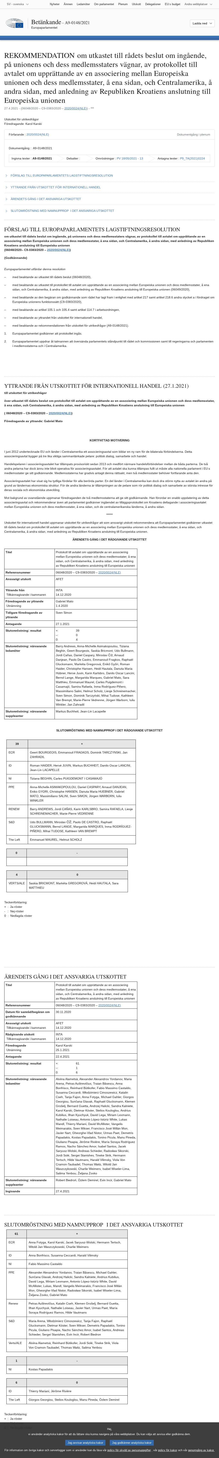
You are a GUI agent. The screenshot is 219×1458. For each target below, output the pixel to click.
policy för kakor (167, 1450)
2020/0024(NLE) (75, 108)
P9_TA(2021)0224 (192, 158)
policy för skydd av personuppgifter (129, 1450)
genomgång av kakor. (201, 1450)
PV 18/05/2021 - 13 (130, 158)
